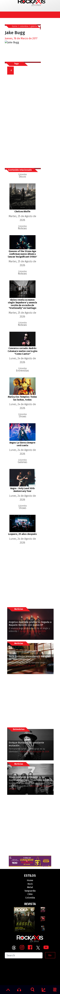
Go (49, 955)
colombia (24, 26)
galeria (34, 26)
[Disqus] (24, 120)
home (14, 26)
